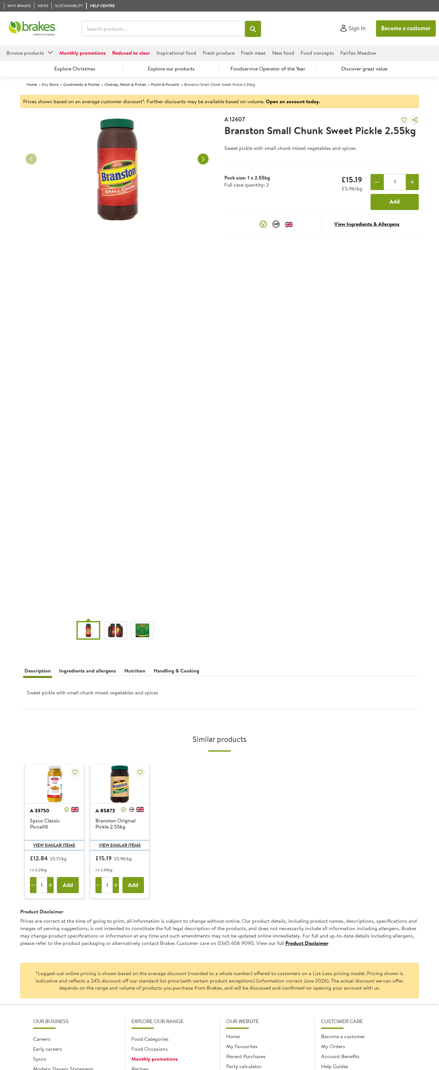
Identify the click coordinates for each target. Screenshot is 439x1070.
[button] (253, 29)
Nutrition (134, 670)
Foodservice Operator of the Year (267, 68)
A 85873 (105, 810)
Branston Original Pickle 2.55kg (115, 824)
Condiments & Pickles (81, 84)
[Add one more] (412, 182)
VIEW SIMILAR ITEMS (54, 845)
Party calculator (244, 1066)
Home (32, 84)
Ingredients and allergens (87, 670)
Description (37, 670)
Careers (41, 1038)
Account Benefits (340, 1056)
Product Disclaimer (306, 943)
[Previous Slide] (31, 159)
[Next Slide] (203, 159)
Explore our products (171, 68)
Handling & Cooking (176, 670)
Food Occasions (149, 1048)
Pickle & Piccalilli (165, 84)
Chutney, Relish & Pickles (125, 84)
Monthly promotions (154, 1058)
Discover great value (364, 68)
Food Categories (150, 1038)
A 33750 (39, 810)
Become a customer (406, 28)
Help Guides (334, 1066)
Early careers (47, 1048)
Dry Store (50, 84)
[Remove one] (377, 182)
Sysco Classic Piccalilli (45, 824)
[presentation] (219, 695)
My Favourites (242, 1046)
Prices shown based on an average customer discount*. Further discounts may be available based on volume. (171, 101)
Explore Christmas (74, 68)
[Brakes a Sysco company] (32, 28)
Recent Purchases (246, 1056)
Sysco (39, 1058)
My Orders (333, 1046)
